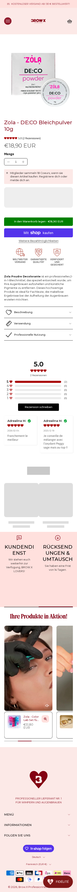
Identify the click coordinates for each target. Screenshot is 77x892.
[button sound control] (47, 705)
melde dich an (19, 180)
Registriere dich (49, 176)
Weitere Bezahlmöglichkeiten (39, 241)
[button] (38, 221)
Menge (9, 154)
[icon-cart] (68, 21)
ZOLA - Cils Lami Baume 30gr (42, 889)
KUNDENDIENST (19, 550)
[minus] (8, 162)
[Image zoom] (38, 77)
